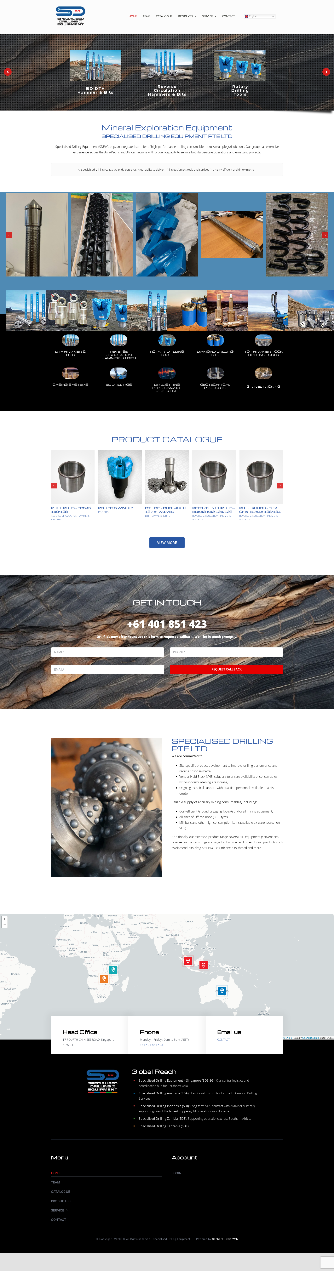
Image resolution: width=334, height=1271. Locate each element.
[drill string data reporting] (167, 366)
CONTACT (223, 1039)
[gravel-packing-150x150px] (263, 366)
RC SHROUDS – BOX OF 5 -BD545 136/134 (71, 510)
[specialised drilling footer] (103, 1068)
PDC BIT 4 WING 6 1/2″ (166, 508)
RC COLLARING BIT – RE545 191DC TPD (258, 510)
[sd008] (70, 333)
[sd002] (167, 333)
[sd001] (118, 366)
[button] (9, 235)
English (252, 16)
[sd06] (263, 333)
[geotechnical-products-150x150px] (215, 366)
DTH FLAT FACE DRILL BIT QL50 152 (119, 510)
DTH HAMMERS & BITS (110, 515)
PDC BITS (150, 512)
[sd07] (215, 333)
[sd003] (118, 333)
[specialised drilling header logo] (70, 5)
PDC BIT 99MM (206, 508)
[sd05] (70, 366)
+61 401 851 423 (167, 624)
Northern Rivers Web (225, 1238)
